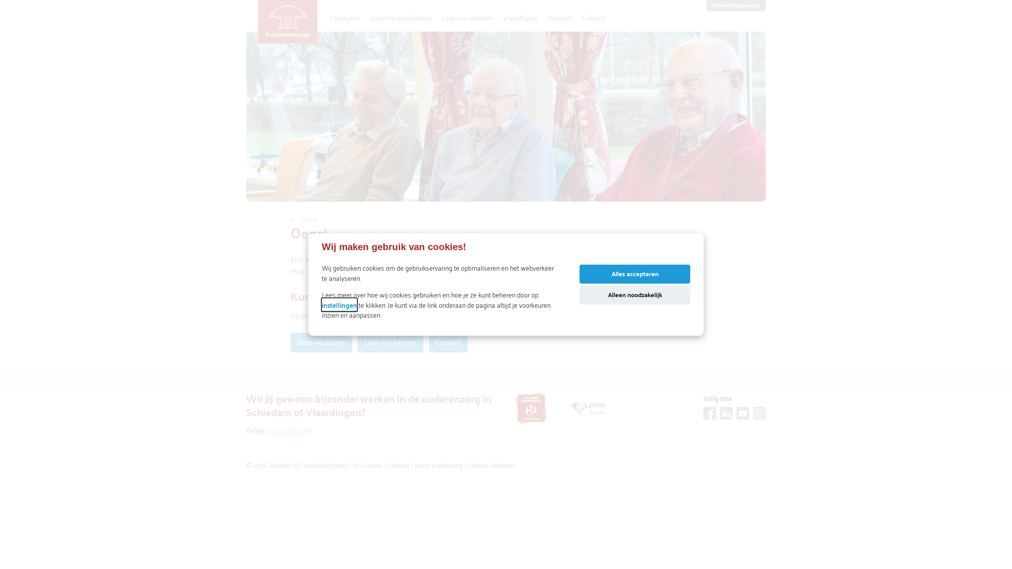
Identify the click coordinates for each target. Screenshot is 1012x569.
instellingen (339, 304)
